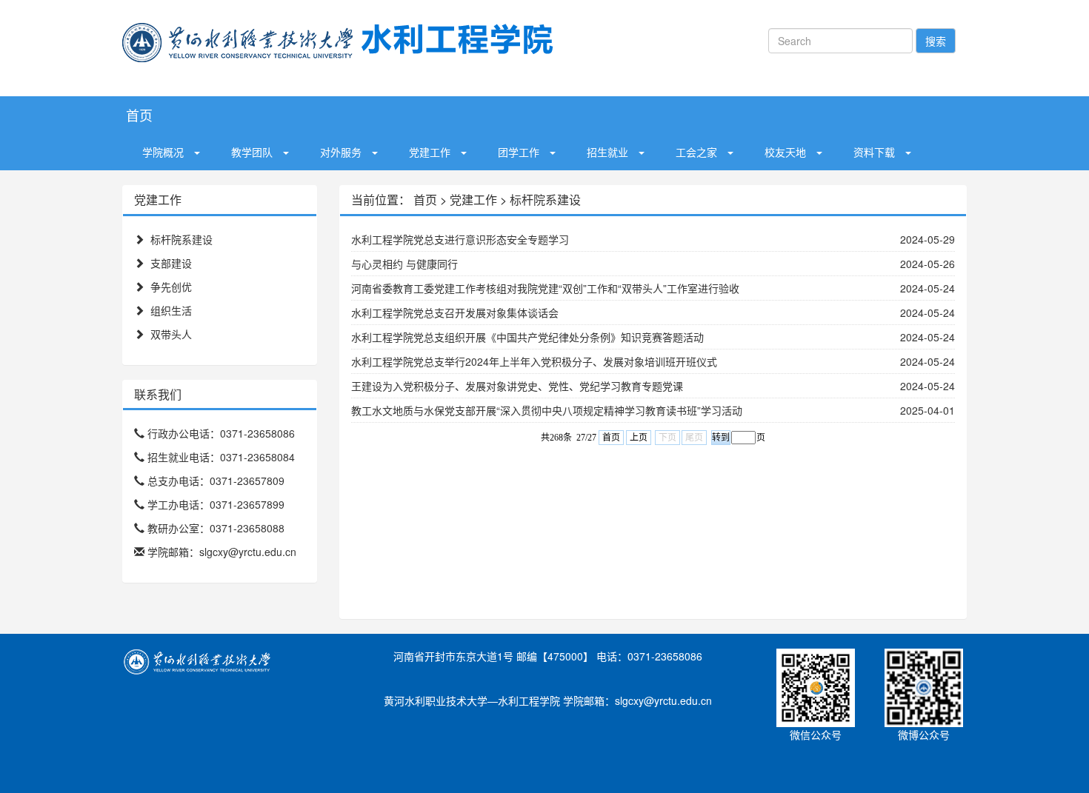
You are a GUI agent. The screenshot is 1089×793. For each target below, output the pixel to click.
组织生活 (171, 310)
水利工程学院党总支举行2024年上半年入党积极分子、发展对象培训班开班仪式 (534, 361)
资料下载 (874, 151)
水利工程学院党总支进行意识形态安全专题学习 (460, 239)
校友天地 (785, 151)
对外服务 (340, 151)
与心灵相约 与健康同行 (404, 263)
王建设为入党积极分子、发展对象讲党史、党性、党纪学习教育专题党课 (517, 385)
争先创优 (171, 286)
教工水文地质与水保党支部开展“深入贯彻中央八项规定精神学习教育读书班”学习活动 (546, 410)
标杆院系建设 (181, 239)
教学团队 (252, 151)
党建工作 (429, 151)
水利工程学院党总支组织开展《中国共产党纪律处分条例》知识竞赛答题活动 (527, 336)
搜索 (935, 40)
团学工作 (518, 151)
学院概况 (163, 151)
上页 (638, 437)
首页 (139, 114)
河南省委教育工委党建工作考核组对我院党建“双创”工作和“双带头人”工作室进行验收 (545, 288)
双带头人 (171, 334)
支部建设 (171, 262)
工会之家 (696, 151)
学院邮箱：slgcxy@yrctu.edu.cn (223, 551)
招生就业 (607, 151)
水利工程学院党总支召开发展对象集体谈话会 (455, 312)
